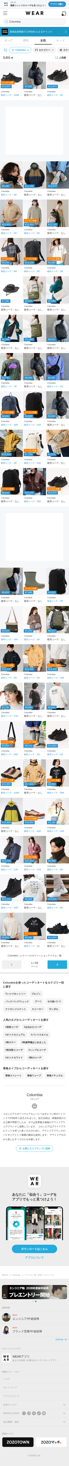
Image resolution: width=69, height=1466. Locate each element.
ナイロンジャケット (15, 1009)
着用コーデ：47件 (9, 716)
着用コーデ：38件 (55, 793)
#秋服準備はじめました (34, 1042)
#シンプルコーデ (37, 1050)
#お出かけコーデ (32, 1027)
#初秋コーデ (11, 1027)
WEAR (5, 1275)
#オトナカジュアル (15, 1034)
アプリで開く (57, 4)
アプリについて (34, 1257)
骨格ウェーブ (34, 1075)
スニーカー (37, 1009)
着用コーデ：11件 (9, 869)
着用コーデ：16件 (55, 678)
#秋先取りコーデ (14, 1050)
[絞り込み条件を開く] (5, 50)
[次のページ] (57, 964)
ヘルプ (6, 1379)
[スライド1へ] (33, 1301)
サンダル (53, 1009)
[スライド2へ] (36, 1301)
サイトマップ (10, 1387)
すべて (8, 40)
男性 (26, 40)
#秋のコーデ (35, 1057)
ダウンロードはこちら (34, 1248)
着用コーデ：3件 (32, 271)
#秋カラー (10, 1042)
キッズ (60, 40)
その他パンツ (54, 1001)
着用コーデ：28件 (9, 425)
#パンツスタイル (39, 1034)
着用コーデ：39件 (9, 754)
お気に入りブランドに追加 (36, 1148)
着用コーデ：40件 (32, 831)
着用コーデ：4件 (9, 195)
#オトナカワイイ (14, 1057)
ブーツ (38, 1001)
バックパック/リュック (17, 1001)
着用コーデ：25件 (32, 463)
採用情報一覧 (61, 1339)
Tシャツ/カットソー (15, 993)
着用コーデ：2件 (9, 233)
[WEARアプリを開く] (64, 14)
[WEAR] (34, 13)
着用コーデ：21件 (32, 425)
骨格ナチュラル (55, 1075)
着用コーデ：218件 (10, 793)
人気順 (62, 57)
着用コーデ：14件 (55, 831)
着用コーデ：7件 (9, 386)
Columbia (16, 1275)
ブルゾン (36, 993)
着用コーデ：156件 (10, 95)
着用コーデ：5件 (55, 95)
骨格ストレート (13, 1075)
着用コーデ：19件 (9, 639)
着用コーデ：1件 (55, 386)
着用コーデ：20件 (32, 501)
